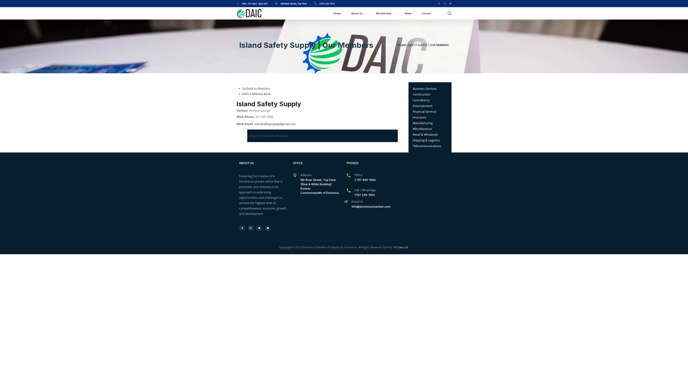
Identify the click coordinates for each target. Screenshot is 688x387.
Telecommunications (427, 146)
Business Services (425, 89)
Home (337, 13)
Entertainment (423, 106)
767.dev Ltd (400, 247)
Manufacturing (423, 123)
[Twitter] (450, 4)
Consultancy (421, 100)
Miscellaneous (422, 129)
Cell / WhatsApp (365, 190)
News (408, 13)
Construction (422, 94)
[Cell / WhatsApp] (349, 190)
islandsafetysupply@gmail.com (275, 124)
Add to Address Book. (256, 94)
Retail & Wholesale (425, 135)
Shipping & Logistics (426, 140)
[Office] (349, 175)
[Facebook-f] (439, 4)
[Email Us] (346, 202)
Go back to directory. (256, 88)
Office (358, 175)
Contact (426, 13)
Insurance (419, 117)
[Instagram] (445, 4)
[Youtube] (268, 228)
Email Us (357, 202)
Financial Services (424, 112)
